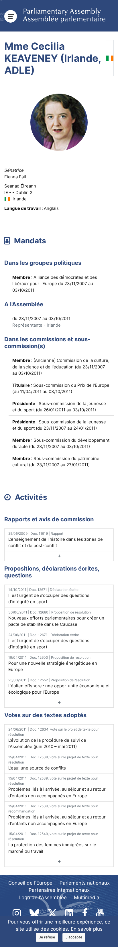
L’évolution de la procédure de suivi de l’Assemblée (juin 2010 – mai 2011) (53, 738)
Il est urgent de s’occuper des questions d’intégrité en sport (48, 596)
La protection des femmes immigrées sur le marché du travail (53, 843)
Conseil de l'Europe (30, 883)
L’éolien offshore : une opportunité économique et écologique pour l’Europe (59, 686)
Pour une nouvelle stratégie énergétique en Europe (52, 663)
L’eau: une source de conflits (53, 763)
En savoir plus (87, 929)
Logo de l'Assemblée (43, 897)
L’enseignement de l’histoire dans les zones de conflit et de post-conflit (55, 540)
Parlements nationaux (85, 883)
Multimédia (86, 897)
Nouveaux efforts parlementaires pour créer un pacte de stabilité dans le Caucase (56, 618)
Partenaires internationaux (59, 890)
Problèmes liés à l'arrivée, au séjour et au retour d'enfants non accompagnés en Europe (57, 787)
